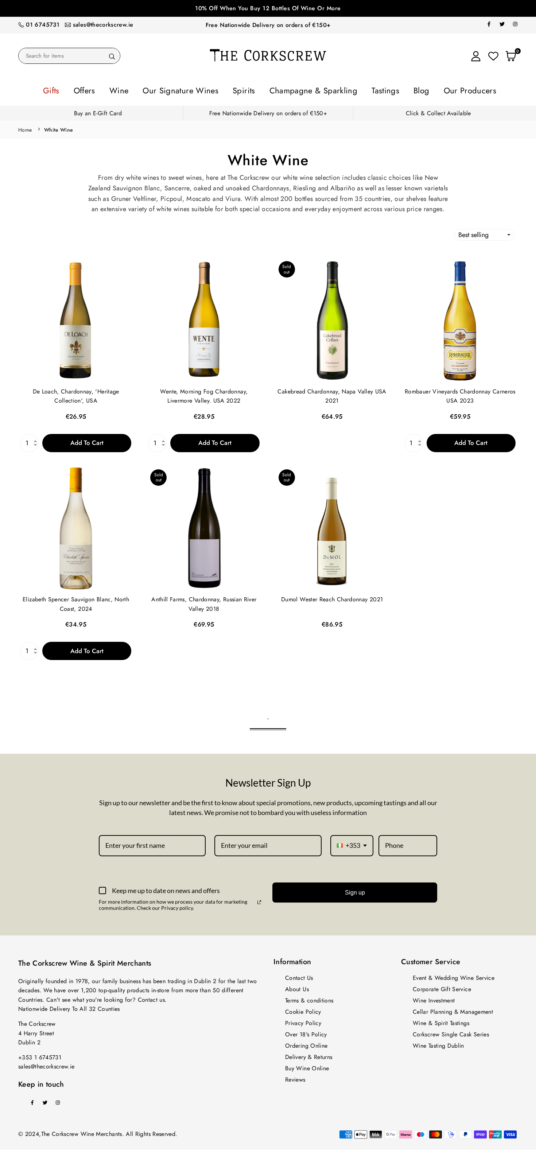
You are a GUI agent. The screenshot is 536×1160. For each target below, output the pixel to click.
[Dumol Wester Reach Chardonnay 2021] (332, 526)
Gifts (98, 89)
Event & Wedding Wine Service (453, 975)
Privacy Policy (303, 1021)
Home (25, 127)
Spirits (250, 89)
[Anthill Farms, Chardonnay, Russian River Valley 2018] (203, 526)
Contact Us (299, 975)
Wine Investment (434, 998)
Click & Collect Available (438, 111)
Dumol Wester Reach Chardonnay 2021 (332, 597)
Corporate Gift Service (442, 987)
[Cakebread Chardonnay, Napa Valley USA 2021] (332, 318)
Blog (388, 89)
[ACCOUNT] (476, 56)
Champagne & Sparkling (304, 89)
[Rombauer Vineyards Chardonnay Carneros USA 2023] (460, 318)
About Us (297, 987)
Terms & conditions (309, 998)
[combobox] (351, 843)
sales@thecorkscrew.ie (103, 24)
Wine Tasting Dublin (438, 1043)
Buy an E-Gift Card (98, 111)
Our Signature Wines (200, 89)
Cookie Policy (303, 1009)
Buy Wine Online (307, 1066)
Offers (124, 89)
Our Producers (427, 89)
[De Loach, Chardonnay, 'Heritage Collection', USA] (75, 318)
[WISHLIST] (493, 56)
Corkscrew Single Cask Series (451, 1032)
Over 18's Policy (306, 1032)
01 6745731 (42, 24)
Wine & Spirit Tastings (441, 1021)
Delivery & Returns (308, 1055)
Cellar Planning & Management (453, 1009)
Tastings (361, 89)
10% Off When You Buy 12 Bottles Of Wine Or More (268, 8)
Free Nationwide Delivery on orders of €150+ (268, 25)
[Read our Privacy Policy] (259, 900)
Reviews (295, 1077)
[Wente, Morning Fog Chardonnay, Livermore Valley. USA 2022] (203, 318)
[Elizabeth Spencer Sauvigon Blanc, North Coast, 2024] (75, 526)
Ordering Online (306, 1043)
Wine (151, 89)
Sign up (355, 890)
